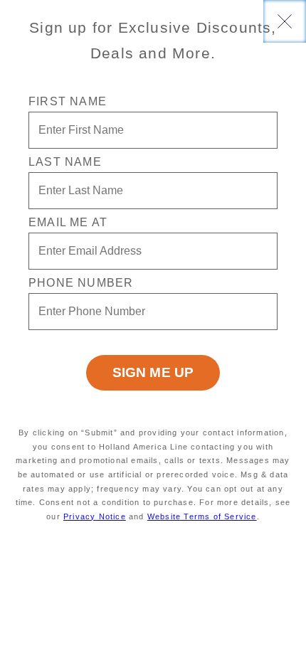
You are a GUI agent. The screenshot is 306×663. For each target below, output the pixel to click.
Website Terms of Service (202, 516)
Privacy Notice (94, 516)
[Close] (284, 21)
